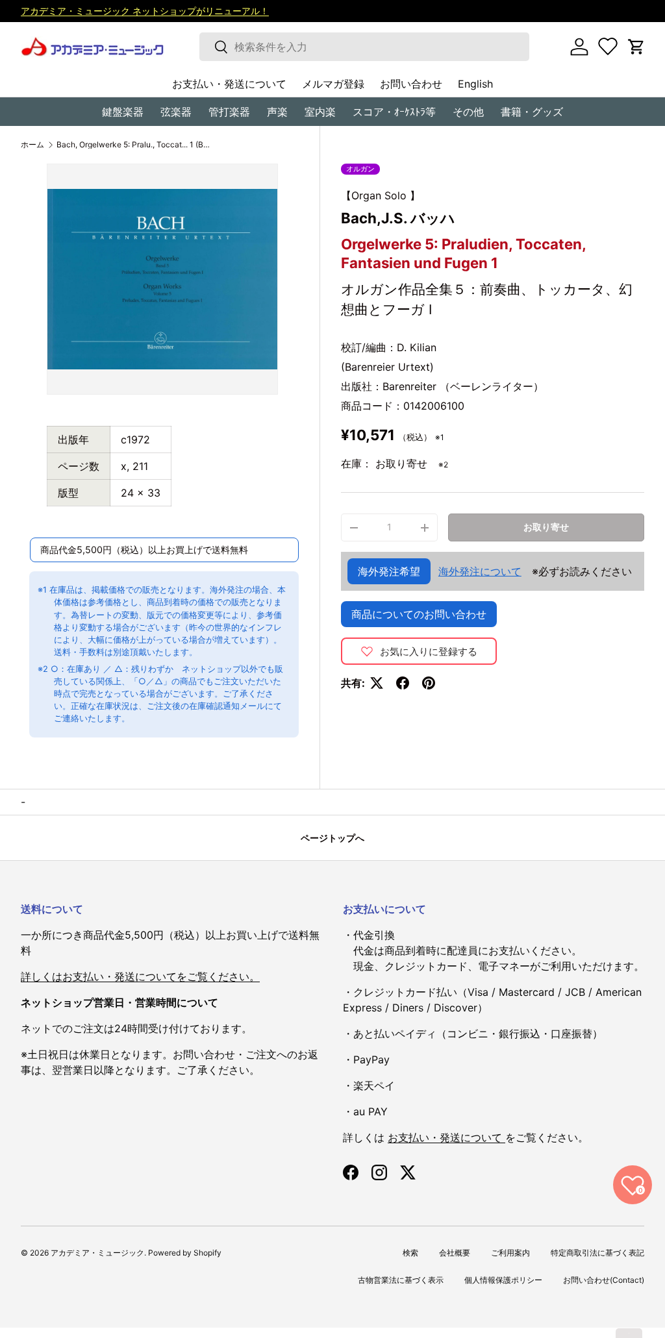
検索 (410, 1252)
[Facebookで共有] (403, 683)
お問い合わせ (411, 83)
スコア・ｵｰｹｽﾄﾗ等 (394, 111)
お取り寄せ (546, 526)
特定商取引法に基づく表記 (597, 1252)
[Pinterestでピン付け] (429, 683)
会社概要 (454, 1252)
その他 (468, 111)
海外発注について (479, 571)
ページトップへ (332, 837)
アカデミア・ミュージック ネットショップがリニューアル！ (145, 10)
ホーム (32, 145)
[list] (162, 279)
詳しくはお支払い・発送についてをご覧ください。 (140, 976)
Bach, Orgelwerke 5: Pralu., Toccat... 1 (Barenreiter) (134, 145)
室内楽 (320, 111)
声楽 (277, 111)
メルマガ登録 (333, 83)
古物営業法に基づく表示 (401, 1280)
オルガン (360, 168)
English (475, 83)
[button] (636, 46)
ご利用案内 (510, 1252)
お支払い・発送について (229, 83)
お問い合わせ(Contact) (603, 1280)
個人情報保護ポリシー (503, 1280)
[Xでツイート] (377, 683)
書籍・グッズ (532, 111)
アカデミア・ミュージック (97, 1252)
